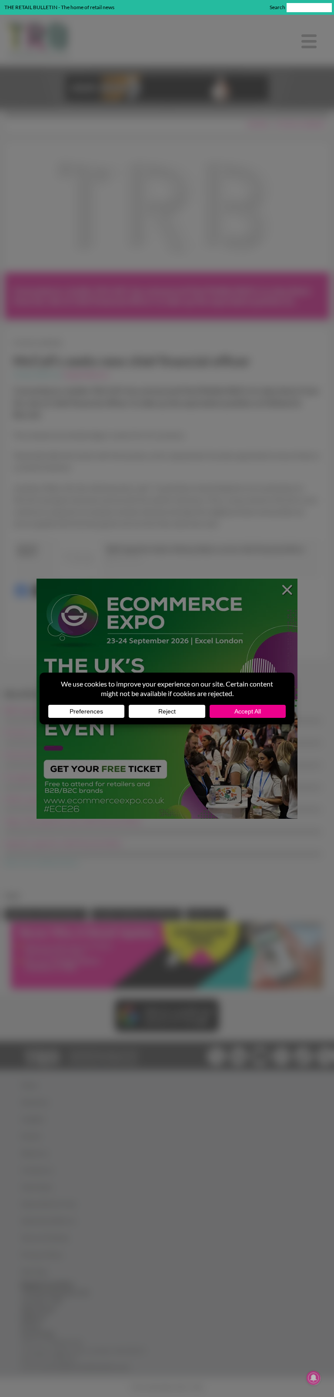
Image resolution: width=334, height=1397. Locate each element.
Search (277, 7)
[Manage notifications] (314, 1378)
